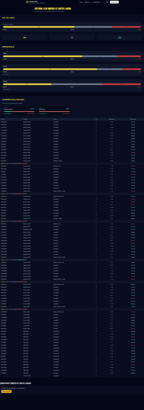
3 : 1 (112, 149)
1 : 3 (112, 191)
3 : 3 (112, 138)
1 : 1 (112, 130)
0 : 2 (112, 298)
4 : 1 (112, 124)
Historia (87, 2)
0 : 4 (112, 243)
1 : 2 (112, 152)
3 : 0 (112, 122)
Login (106, 2)
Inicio (81, 2)
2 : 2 (112, 135)
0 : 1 (112, 204)
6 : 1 (112, 301)
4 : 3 (112, 133)
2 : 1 (112, 144)
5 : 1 (112, 295)
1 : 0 (112, 155)
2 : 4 (112, 199)
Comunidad (96, 2)
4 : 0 (112, 367)
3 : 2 (112, 141)
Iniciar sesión (6, 391)
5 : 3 (112, 196)
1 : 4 (112, 166)
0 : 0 (112, 273)
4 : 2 (112, 265)
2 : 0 (112, 180)
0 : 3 (112, 311)
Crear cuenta (114, 2)
